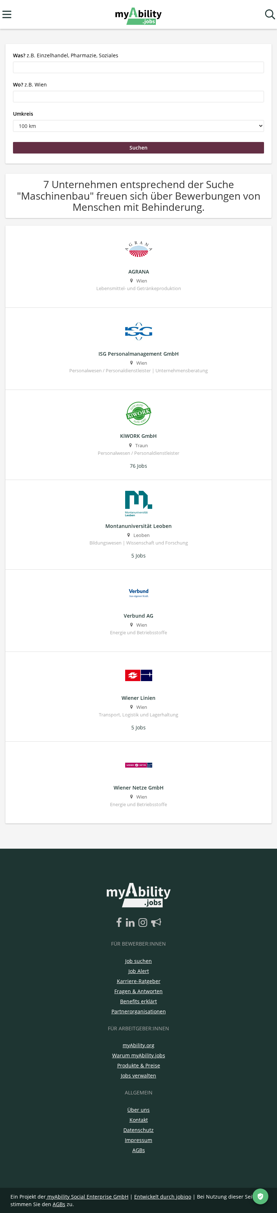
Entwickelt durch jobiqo (162, 1196)
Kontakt (138, 1119)
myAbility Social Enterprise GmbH (87, 1196)
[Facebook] (120, 923)
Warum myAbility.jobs (138, 1055)
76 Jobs (138, 465)
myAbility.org (138, 1045)
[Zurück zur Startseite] (138, 14)
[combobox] (138, 67)
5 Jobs (138, 555)
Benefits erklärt (138, 1001)
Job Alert (138, 971)
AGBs (138, 1150)
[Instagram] (144, 923)
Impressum (138, 1140)
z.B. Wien (30, 84)
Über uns (138, 1109)
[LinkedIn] (131, 923)
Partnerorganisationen (138, 1011)
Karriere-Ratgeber (139, 981)
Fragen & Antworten (138, 991)
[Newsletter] (156, 923)
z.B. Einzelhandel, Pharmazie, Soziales (65, 55)
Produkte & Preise (138, 1065)
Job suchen (138, 960)
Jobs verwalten (138, 1075)
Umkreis (23, 113)
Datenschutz (138, 1130)
